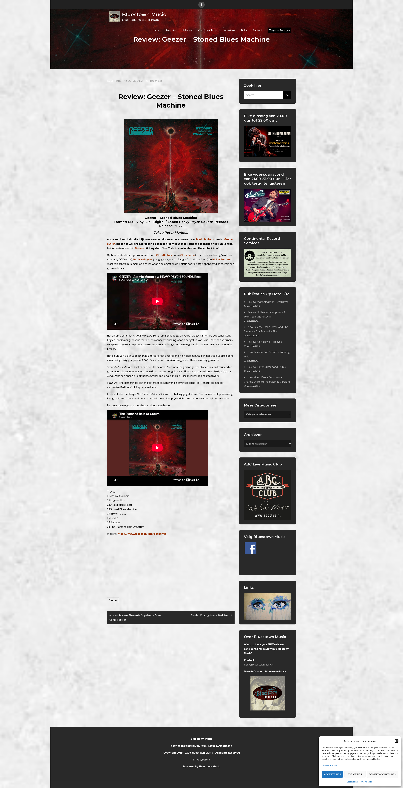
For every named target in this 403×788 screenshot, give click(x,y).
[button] (396, 741)
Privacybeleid (366, 781)
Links (244, 30)
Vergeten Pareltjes (279, 30)
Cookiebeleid (352, 781)
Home (156, 30)
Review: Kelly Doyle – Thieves (265, 341)
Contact (257, 30)
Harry (118, 81)
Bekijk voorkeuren (383, 774)
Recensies (171, 30)
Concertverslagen (207, 30)
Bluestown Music (144, 14)
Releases (187, 30)
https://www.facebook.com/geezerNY (142, 533)
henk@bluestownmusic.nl (259, 664)
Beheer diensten (330, 765)
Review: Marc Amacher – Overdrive (268, 302)
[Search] (287, 95)
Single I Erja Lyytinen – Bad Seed (210, 615)
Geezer (113, 600)
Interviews (229, 30)
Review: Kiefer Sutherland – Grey (267, 367)
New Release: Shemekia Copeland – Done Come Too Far (135, 617)
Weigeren (355, 774)
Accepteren (332, 774)
